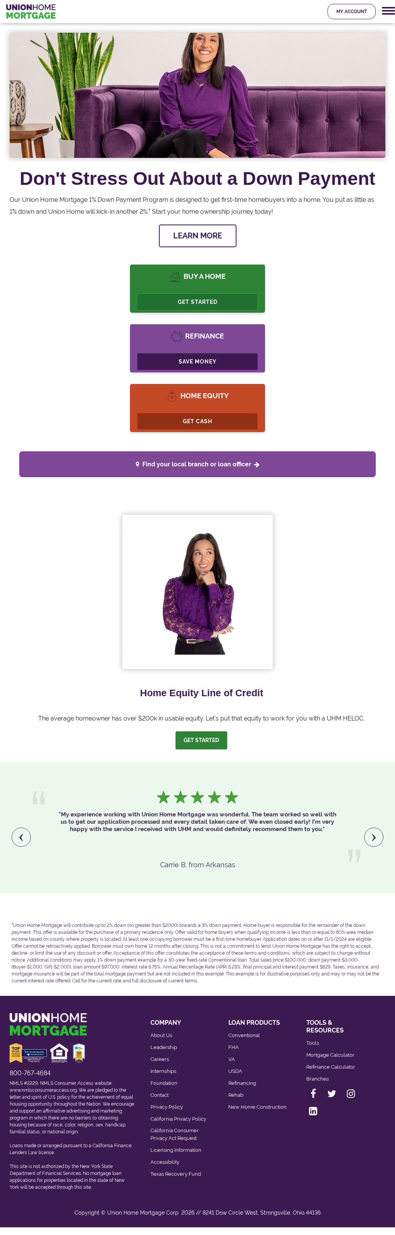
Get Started (198, 302)
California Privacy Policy (178, 1119)
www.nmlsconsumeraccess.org (43, 1090)
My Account (351, 11)
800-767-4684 (30, 1073)
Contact (159, 1095)
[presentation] (21, 837)
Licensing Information (175, 1150)
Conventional (244, 1035)
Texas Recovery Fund (175, 1174)
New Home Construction (257, 1107)
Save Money (197, 362)
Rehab (235, 1095)
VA (231, 1059)
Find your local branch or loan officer (196, 464)
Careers (159, 1059)
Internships (163, 1071)
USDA (235, 1071)
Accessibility (164, 1162)
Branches (317, 1079)
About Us (161, 1035)
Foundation (163, 1083)
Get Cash (197, 421)
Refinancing (242, 1083)
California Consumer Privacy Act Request (174, 1134)
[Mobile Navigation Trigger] (388, 11)
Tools (312, 1043)
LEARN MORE (197, 235)
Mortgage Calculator (330, 1055)
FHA (233, 1047)
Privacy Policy (166, 1107)
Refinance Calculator (330, 1067)
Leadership (163, 1047)
